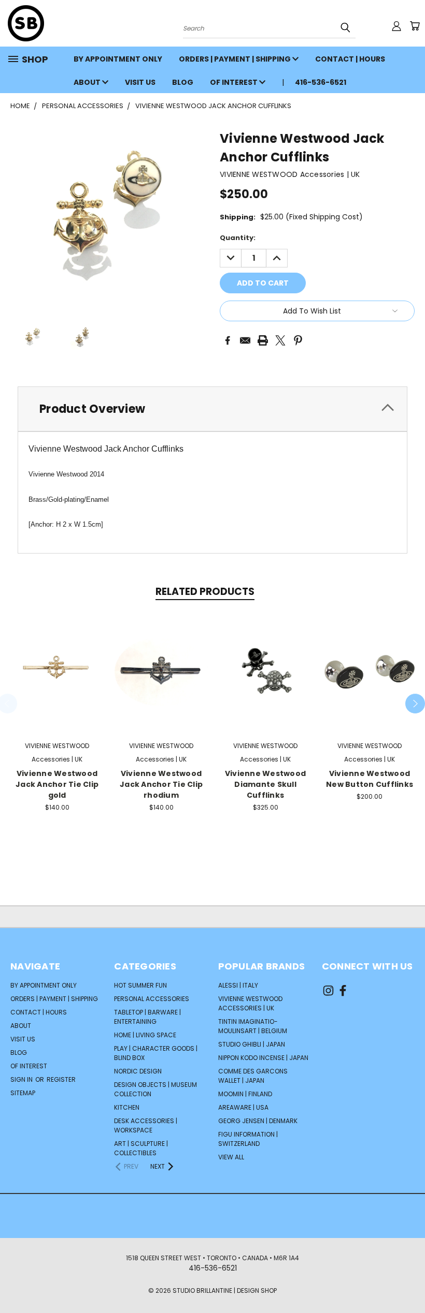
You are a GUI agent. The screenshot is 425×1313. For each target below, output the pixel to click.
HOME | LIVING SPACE (145, 1035)
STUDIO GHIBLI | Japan (251, 1044)
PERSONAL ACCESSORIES (151, 998)
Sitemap (22, 1092)
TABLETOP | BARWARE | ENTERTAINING (147, 1017)
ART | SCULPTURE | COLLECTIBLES (141, 1148)
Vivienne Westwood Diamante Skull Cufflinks (265, 784)
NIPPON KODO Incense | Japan (263, 1057)
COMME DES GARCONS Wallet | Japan (253, 1076)
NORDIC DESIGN (138, 1071)
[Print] (263, 340)
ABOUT (88, 82)
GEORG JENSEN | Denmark (258, 1120)
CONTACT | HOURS (350, 59)
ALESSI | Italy (238, 985)
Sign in (22, 1079)
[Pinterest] (298, 340)
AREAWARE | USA (243, 1107)
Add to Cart (57, 670)
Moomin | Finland (245, 1094)
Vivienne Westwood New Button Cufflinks (369, 778)
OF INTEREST (234, 82)
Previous (409, 1280)
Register (61, 1079)
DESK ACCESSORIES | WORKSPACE (145, 1125)
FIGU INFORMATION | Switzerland (248, 1139)
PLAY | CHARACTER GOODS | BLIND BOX (155, 1053)
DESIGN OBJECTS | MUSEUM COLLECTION (155, 1089)
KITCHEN (126, 1107)
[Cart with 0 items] (414, 26)
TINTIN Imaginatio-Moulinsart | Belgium (252, 1026)
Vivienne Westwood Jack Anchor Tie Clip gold (57, 784)
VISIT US (140, 82)
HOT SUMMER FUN (140, 985)
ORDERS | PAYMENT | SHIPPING (235, 59)
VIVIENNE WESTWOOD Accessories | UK (250, 1003)
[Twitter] (280, 340)
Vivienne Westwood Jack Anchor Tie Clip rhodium (161, 784)
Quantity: (238, 238)
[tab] (212, 408)
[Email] (245, 340)
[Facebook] (227, 340)
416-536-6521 (320, 82)
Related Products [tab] (204, 592)
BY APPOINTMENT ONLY (118, 59)
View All (231, 1157)
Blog (182, 82)
